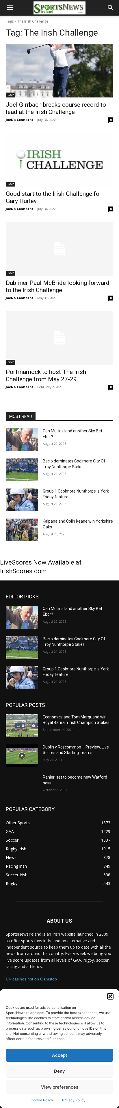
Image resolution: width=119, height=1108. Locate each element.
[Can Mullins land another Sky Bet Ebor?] (22, 439)
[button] (110, 996)
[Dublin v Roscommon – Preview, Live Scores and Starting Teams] (22, 755)
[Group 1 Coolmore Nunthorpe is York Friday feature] (22, 499)
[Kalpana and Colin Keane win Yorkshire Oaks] (22, 530)
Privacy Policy (73, 1100)
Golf (11, 95)
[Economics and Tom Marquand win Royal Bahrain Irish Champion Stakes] (22, 725)
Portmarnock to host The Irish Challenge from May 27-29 (46, 375)
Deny (59, 1071)
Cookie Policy (42, 1100)
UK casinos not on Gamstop (31, 979)
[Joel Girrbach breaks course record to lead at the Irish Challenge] (59, 70)
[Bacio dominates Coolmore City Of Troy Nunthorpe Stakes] (22, 469)
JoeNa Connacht (19, 119)
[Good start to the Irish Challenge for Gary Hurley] (59, 160)
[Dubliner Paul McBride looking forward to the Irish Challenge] (59, 249)
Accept (59, 1055)
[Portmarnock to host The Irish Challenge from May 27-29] (59, 338)
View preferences (59, 1087)
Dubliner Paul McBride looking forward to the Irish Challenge (57, 286)
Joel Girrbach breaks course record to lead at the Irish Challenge (56, 108)
